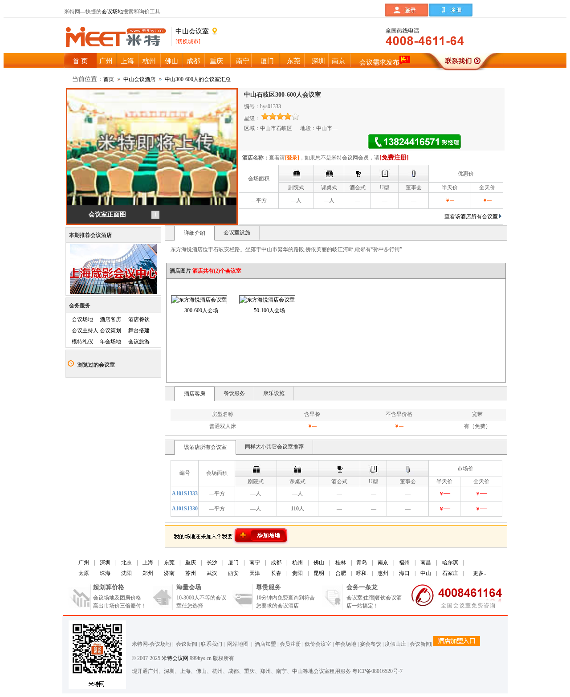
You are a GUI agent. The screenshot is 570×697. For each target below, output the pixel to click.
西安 (233, 573)
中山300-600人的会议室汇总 (198, 79)
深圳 (105, 562)
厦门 (233, 562)
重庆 (190, 562)
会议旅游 (139, 341)
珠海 (105, 573)
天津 (254, 573)
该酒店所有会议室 (205, 447)
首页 (108, 79)
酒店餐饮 (139, 319)
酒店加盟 (264, 644)
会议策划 (110, 330)
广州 (83, 562)
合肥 (340, 573)
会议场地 (112, 11)
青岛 (361, 562)
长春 (276, 573)
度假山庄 (395, 644)
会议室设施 (237, 232)
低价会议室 (318, 644)
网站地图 (237, 644)
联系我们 (211, 644)
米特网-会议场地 (151, 644)
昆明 (319, 573)
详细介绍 (194, 233)
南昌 (425, 562)
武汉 (212, 573)
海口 (404, 573)
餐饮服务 (234, 393)
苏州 (190, 573)
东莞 (169, 562)
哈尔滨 (450, 562)
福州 (404, 562)
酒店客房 (110, 319)
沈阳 (126, 573)
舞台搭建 (139, 330)
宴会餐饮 (370, 644)
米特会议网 (175, 658)
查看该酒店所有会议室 (471, 216)
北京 (126, 562)
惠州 (383, 573)
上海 (147, 562)
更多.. (479, 573)
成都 (276, 562)
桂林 (340, 562)
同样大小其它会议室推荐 (274, 447)
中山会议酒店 (139, 79)
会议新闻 (186, 644)
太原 (83, 573)
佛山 (319, 562)
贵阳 (297, 573)
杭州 (297, 562)
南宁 (254, 562)
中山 (425, 573)
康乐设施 (274, 393)
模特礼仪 (82, 341)
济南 (169, 573)
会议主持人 (85, 330)
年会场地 (110, 341)
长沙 (212, 562)
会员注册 (290, 644)
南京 (383, 562)
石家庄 (450, 573)
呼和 (361, 573)
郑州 (147, 573)
